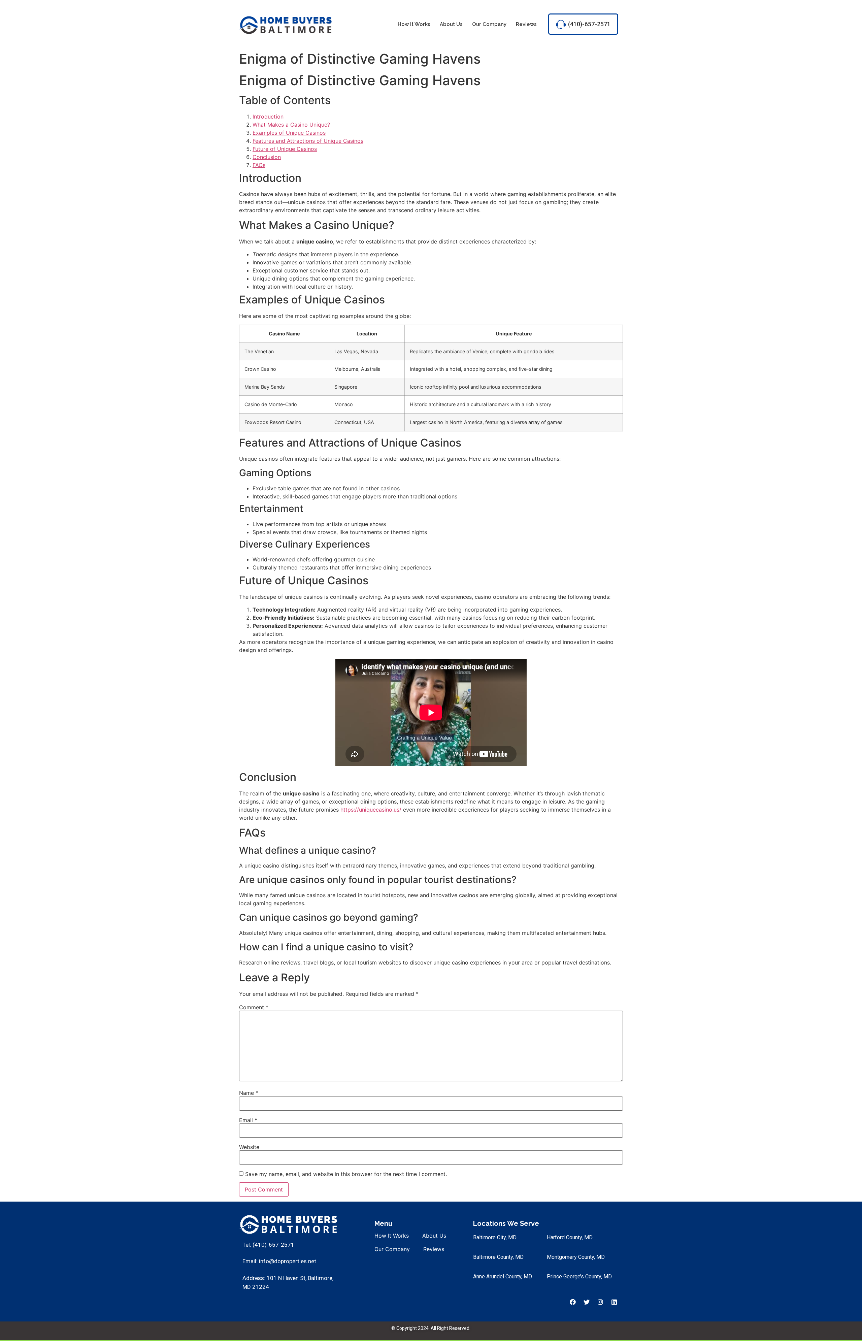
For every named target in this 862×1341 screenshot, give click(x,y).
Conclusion (267, 157)
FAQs (259, 165)
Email (248, 1120)
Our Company (489, 24)
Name (248, 1092)
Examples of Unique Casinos (289, 132)
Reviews (526, 24)
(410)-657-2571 (589, 24)
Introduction (268, 116)
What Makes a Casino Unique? (291, 124)
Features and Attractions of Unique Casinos (308, 140)
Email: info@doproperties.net (279, 1261)
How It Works (414, 24)
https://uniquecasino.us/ (370, 809)
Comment (253, 1007)
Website (249, 1147)
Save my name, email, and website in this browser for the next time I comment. (346, 1174)
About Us (451, 24)
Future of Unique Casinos (285, 148)
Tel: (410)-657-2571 (268, 1244)
